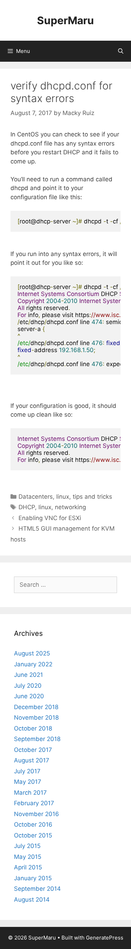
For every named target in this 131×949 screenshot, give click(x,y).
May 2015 (27, 856)
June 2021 (28, 674)
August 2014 (32, 899)
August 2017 (31, 760)
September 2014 (37, 888)
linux (62, 496)
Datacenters (36, 496)
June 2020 (29, 696)
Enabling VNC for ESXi (50, 517)
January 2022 (33, 664)
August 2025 (32, 653)
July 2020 (28, 685)
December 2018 (36, 707)
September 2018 (37, 738)
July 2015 (27, 845)
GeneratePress (104, 937)
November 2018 (36, 717)
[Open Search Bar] (120, 51)
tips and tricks (92, 496)
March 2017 (30, 792)
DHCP (27, 507)
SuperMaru (65, 20)
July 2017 (27, 771)
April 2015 (28, 867)
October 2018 (33, 728)
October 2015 (33, 835)
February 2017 (34, 803)
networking (70, 507)
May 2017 (27, 781)
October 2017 (33, 749)
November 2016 (36, 813)
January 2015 (33, 878)
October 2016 (33, 824)
